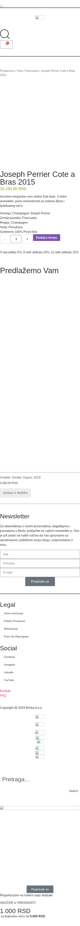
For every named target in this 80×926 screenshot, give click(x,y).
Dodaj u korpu (46, 237)
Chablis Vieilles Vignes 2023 (20, 477)
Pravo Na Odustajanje (16, 636)
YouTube (9, 680)
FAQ (3, 695)
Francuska (31, 70)
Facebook (9, 657)
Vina (19, 70)
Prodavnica (7, 70)
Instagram (9, 664)
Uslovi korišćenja (13, 613)
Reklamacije (11, 628)
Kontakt (5, 691)
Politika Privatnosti (14, 621)
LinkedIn (8, 672)
